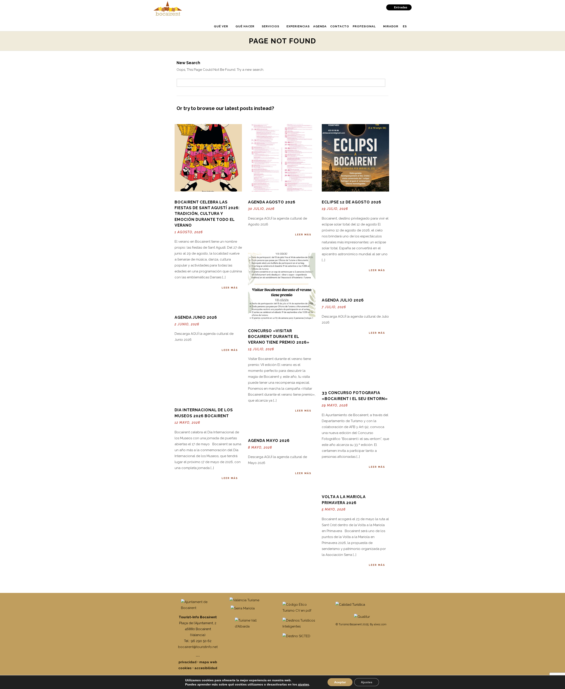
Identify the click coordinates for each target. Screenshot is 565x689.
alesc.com (380, 624)
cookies (185, 668)
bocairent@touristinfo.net (198, 647)
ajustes (303, 684)
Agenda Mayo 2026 (269, 440)
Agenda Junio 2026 (196, 317)
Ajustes (366, 682)
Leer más (230, 287)
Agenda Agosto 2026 (271, 202)
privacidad (187, 662)
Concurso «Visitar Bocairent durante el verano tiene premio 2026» (278, 336)
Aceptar (340, 682)
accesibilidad (205, 668)
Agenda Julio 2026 (343, 300)
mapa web (208, 662)
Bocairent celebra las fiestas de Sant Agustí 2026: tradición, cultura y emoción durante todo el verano (207, 214)
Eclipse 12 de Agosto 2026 (351, 202)
